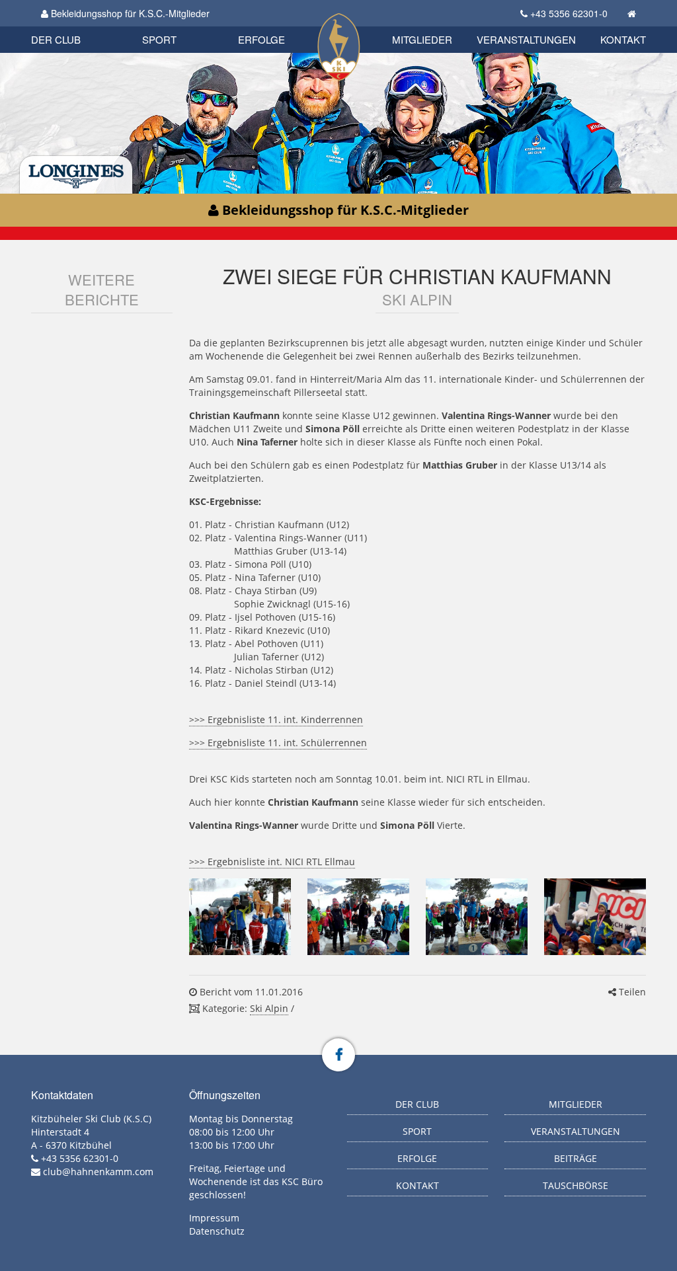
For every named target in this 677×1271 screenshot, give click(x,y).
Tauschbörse (575, 1185)
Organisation (70, 26)
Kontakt (623, 39)
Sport (159, 39)
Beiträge (575, 1158)
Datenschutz (217, 1231)
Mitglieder (422, 39)
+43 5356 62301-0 (569, 13)
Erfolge (261, 39)
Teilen (631, 991)
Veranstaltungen (526, 39)
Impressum (214, 1218)
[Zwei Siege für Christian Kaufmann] (240, 916)
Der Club (56, 39)
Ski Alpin (269, 1008)
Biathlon (78, 25)
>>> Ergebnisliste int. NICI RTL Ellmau (272, 861)
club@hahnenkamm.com (98, 1171)
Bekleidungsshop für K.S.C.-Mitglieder (129, 13)
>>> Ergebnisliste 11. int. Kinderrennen (276, 719)
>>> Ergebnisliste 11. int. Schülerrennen (278, 742)
